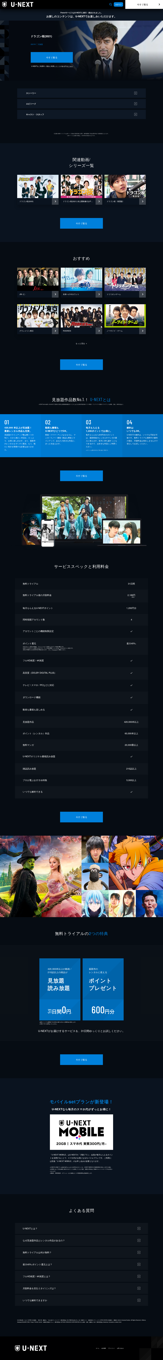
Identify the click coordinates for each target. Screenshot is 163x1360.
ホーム (97, 1348)
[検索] (110, 4)
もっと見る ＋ (81, 343)
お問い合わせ (120, 1348)
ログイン (118, 4)
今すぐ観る (142, 4)
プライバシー (111, 1348)
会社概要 (103, 1348)
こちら (70, 66)
